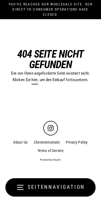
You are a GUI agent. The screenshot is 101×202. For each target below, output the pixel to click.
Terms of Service (50, 150)
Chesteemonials (47, 142)
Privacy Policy (77, 142)
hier (35, 79)
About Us (20, 142)
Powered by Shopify (50, 159)
